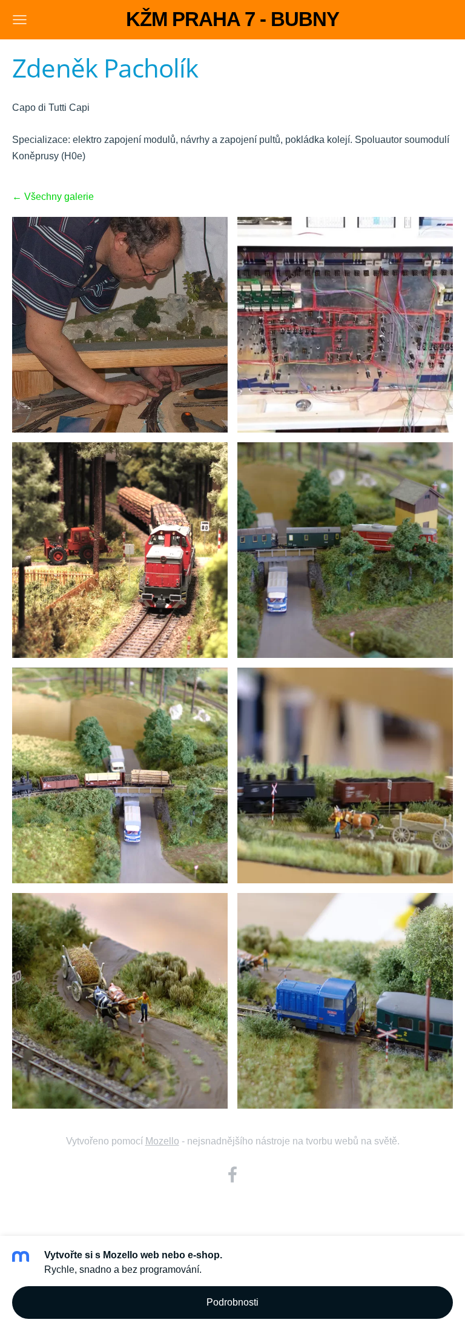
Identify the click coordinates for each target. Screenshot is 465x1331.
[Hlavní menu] (19, 19)
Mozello (162, 1141)
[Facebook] (232, 1174)
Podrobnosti (232, 1302)
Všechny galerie (59, 196)
